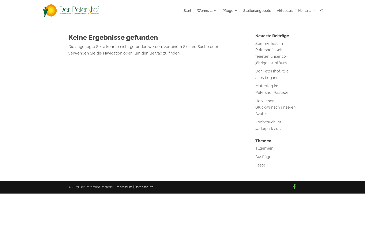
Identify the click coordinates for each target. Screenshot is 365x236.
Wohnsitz (204, 11)
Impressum (124, 187)
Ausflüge (263, 156)
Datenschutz (144, 187)
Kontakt (304, 11)
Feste (260, 165)
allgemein (264, 148)
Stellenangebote (257, 11)
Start (187, 11)
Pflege (227, 11)
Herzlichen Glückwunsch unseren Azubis (275, 107)
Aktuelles (285, 11)
